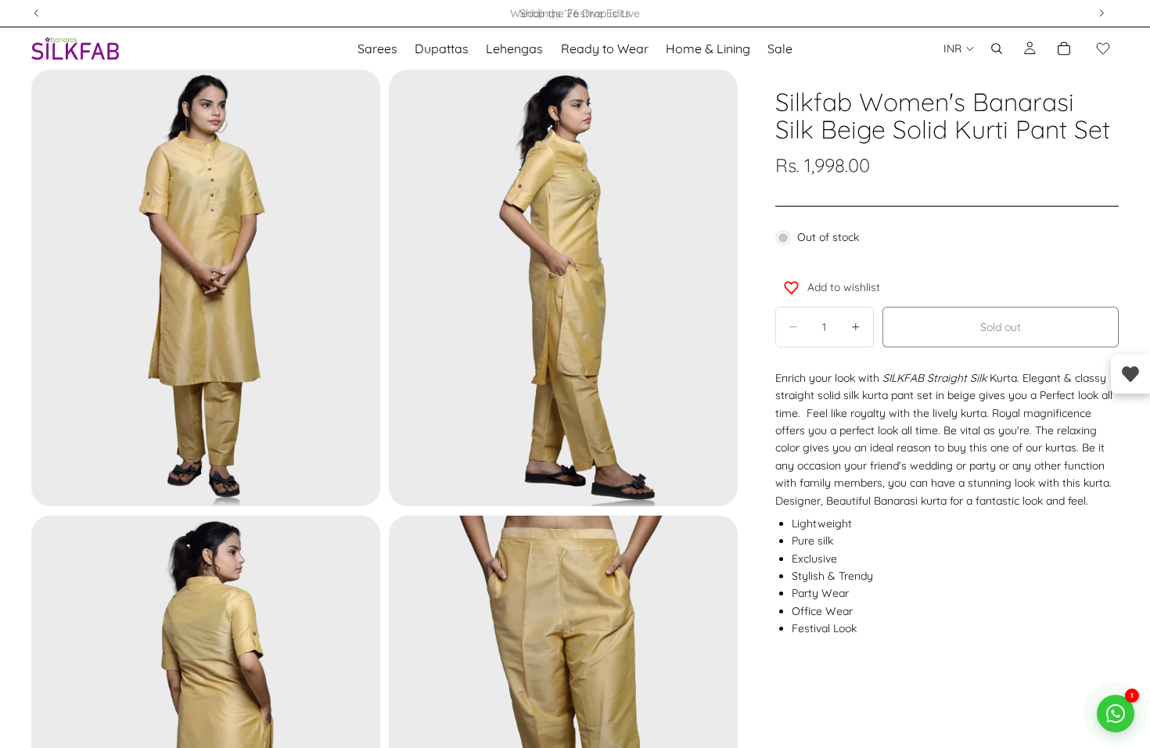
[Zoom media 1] (205, 288)
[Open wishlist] (1130, 374)
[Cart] (1064, 48)
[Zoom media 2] (563, 288)
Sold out (1000, 327)
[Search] (996, 48)
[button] (1103, 48)
